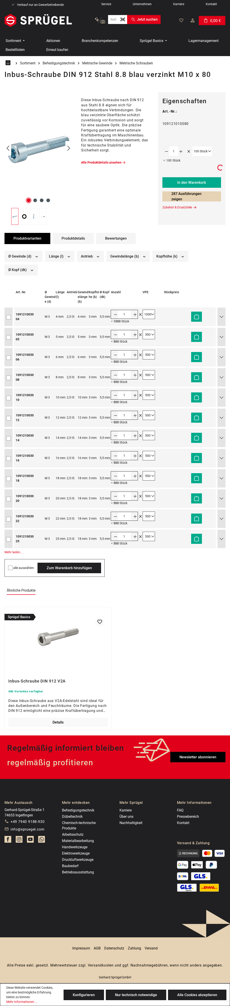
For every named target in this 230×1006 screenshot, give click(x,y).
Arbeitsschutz (73, 834)
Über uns (126, 816)
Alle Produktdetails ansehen (101, 162)
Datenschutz (114, 948)
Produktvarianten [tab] (27, 238)
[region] (38, 158)
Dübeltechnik (72, 816)
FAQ (180, 810)
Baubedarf (70, 866)
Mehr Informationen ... (22, 1002)
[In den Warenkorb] (196, 317)
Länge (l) (56, 256)
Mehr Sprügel (131, 802)
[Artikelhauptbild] (38, 148)
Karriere (125, 810)
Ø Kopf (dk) (18, 270)
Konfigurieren (84, 995)
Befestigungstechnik (78, 810)
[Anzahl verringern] (166, 151)
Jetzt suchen (147, 19)
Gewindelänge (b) (125, 256)
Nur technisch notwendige (136, 995)
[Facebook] (7, 840)
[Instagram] (19, 840)
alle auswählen (23, 568)
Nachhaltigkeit (130, 823)
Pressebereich (188, 816)
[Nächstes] (68, 148)
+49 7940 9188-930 (28, 822)
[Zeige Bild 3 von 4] (41, 200)
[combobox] (113, 19)
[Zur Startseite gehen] (38, 20)
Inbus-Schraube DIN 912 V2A (37, 681)
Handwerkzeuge (74, 847)
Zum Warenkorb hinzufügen (69, 568)
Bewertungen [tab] (116, 238)
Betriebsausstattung (78, 872)
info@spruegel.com (27, 829)
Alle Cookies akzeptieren (197, 995)
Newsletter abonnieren (197, 757)
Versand (151, 948)
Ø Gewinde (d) (20, 256)
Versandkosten (101, 965)
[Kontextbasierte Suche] (100, 20)
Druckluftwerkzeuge (77, 859)
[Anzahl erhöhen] (181, 151)
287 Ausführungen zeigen (186, 196)
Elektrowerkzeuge (76, 853)
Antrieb (87, 256)
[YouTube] (30, 840)
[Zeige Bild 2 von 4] (35, 200)
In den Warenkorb (191, 182)
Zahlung (134, 948)
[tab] (73, 238)
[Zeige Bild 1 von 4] (28, 200)
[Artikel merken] (99, 621)
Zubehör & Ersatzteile (177, 207)
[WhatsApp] (41, 840)
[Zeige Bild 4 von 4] (48, 200)
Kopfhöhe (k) (167, 256)
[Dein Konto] (193, 20)
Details (58, 722)
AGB (97, 948)
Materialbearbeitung (78, 841)
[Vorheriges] (7, 148)
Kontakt (183, 823)
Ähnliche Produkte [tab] (21, 590)
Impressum (81, 948)
